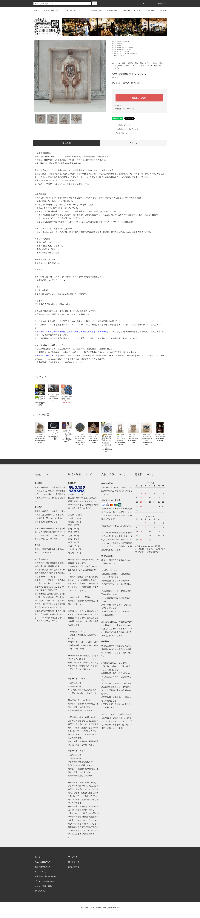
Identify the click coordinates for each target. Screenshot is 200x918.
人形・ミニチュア (123, 51)
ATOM (43, 891)
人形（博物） (127, 49)
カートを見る (73, 862)
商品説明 (66, 143)
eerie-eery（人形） (124, 41)
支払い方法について (43, 862)
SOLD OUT (139, 97)
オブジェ (121, 55)
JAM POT (162, 11)
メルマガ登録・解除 (94, 11)
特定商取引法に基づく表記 (125, 109)
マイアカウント (74, 857)
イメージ (133, 143)
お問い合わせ (112, 11)
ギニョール (138, 11)
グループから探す (70, 11)
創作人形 (134, 53)
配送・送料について (43, 867)
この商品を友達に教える (124, 125)
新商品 (120, 43)
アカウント (145, 4)
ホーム (36, 11)
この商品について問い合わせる (127, 129)
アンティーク (150, 11)
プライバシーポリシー (44, 881)
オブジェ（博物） (128, 47)
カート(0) (161, 4)
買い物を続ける (121, 133)
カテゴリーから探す (51, 11)
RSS (37, 891)
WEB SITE (126, 11)
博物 (119, 45)
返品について (120, 106)
